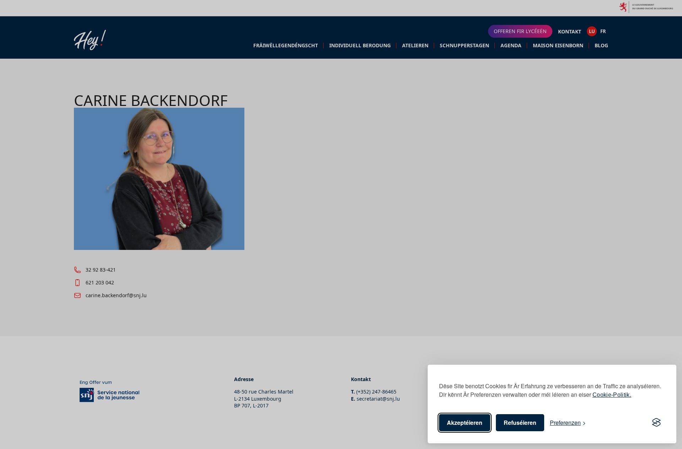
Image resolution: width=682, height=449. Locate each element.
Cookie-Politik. (611, 395)
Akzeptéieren (464, 422)
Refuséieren (520, 422)
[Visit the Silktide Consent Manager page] (656, 422)
